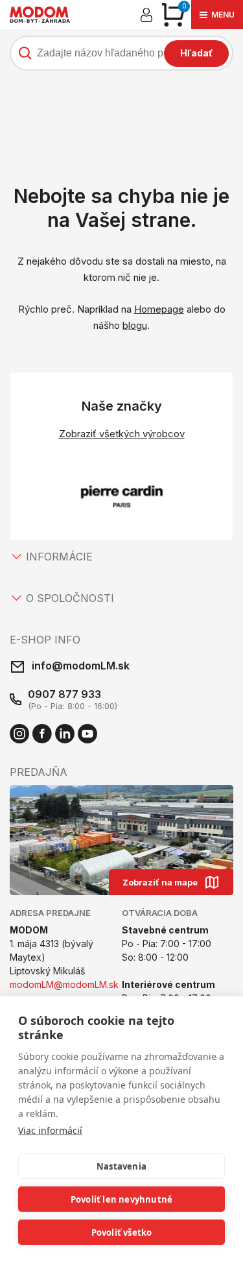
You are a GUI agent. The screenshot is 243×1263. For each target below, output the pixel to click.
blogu (134, 325)
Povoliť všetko (121, 1232)
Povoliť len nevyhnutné (121, 1199)
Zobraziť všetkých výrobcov (122, 433)
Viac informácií (50, 1130)
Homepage (159, 309)
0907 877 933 (64, 694)
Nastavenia (121, 1166)
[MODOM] (40, 14)
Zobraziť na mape (160, 882)
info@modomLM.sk (81, 665)
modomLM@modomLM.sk (64, 984)
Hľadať (196, 52)
